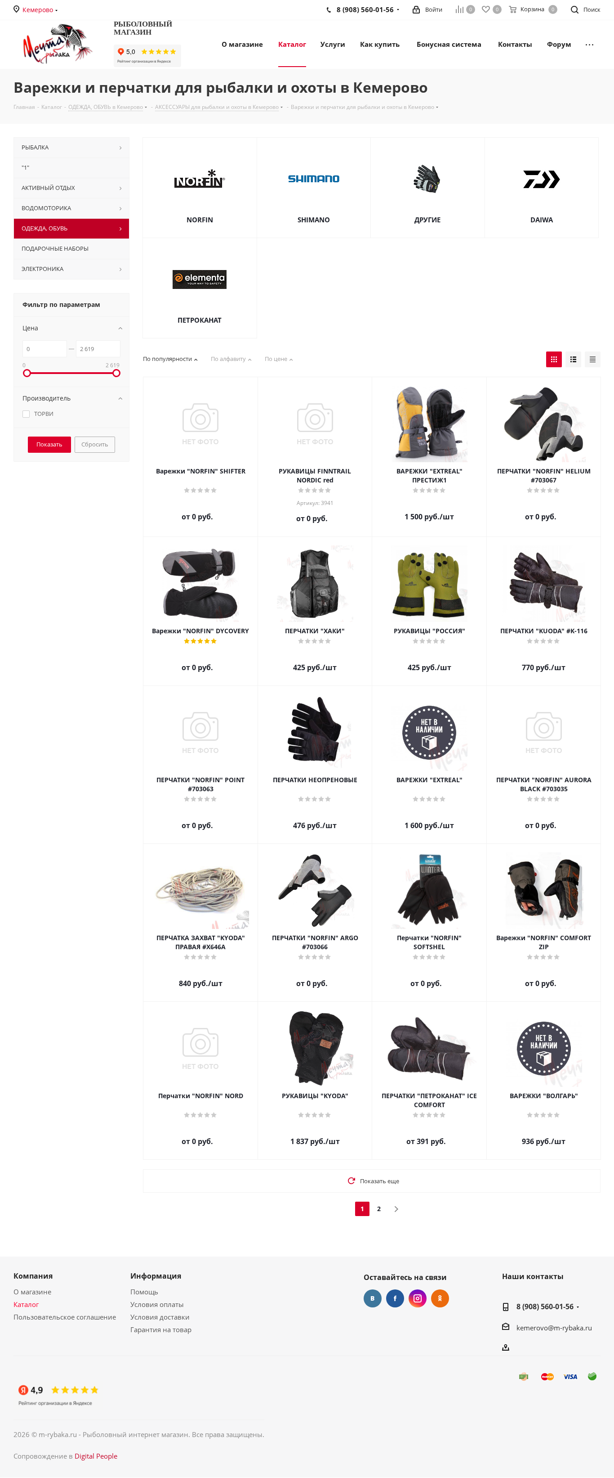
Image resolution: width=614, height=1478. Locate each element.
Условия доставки (160, 1316)
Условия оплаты (157, 1304)
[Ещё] (589, 43)
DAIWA (541, 219)
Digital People (96, 1455)
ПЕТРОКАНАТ (200, 319)
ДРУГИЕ (427, 219)
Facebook (395, 1298)
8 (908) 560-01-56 (545, 1306)
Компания (33, 1276)
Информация (155, 1276)
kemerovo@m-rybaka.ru (554, 1327)
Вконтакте (373, 1298)
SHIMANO (314, 219)
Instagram (418, 1298)
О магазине (32, 1291)
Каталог (26, 1304)
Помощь (144, 1291)
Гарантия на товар (160, 1329)
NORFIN (200, 219)
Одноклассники (440, 1298)
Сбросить (94, 444)
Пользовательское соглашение (64, 1316)
